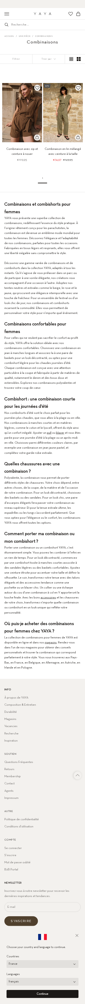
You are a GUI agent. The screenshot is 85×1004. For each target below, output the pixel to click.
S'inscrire (21, 921)
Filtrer (16, 59)
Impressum (11, 797)
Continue (42, 994)
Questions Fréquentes (18, 762)
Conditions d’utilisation (18, 826)
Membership (12, 776)
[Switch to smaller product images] (79, 59)
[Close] (76, 935)
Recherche (11, 733)
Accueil (9, 36)
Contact (9, 783)
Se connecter (13, 848)
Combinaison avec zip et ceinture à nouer (22, 151)
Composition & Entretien (20, 704)
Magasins (10, 719)
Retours (9, 769)
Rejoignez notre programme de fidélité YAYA (42, 4)
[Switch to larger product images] (71, 59)
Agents (9, 790)
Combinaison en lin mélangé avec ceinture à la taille (63, 151)
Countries (13, 956)
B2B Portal (11, 869)
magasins (51, 642)
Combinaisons (44, 36)
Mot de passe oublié (17, 862)
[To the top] (78, 775)
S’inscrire (10, 855)
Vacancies (10, 726)
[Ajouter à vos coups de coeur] (37, 88)
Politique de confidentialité (21, 819)
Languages (13, 974)
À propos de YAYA (16, 697)
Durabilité (10, 711)
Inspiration (11, 740)
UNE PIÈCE (25, 36)
